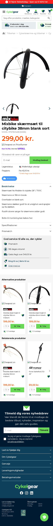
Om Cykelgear (9, 457)
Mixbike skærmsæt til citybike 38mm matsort (11, 315)
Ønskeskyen (11, 178)
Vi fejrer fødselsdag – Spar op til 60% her (28, 2)
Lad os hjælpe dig (11, 450)
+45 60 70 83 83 (6, 504)
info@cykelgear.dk (8, 506)
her (31, 218)
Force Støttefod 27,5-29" (37, 373)
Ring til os (13, 261)
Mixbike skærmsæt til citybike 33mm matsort (11, 374)
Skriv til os (24, 261)
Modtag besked (40, 160)
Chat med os (14, 266)
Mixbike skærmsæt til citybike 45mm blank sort (37, 315)
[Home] (4, 33)
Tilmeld (43, 430)
